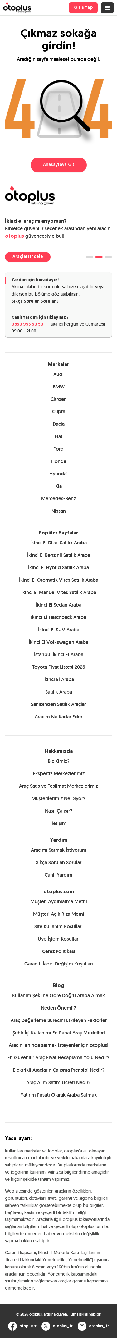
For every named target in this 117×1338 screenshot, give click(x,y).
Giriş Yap (83, 7)
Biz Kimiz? (59, 761)
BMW (59, 386)
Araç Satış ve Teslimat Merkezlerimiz (58, 786)
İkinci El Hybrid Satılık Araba (58, 567)
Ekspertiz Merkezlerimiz (59, 773)
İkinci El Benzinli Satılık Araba (58, 555)
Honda (58, 461)
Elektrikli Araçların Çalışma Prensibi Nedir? (59, 1070)
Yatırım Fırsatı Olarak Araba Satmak (59, 1095)
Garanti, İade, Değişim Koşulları (58, 963)
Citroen (59, 399)
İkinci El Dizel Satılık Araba (58, 542)
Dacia (59, 424)
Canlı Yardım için (39, 317)
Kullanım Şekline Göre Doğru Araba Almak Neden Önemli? (58, 1001)
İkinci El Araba (58, 679)
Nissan (58, 511)
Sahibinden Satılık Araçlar (58, 704)
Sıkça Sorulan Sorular (34, 301)
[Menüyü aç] (107, 7)
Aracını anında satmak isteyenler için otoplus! (58, 1045)
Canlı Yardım (58, 875)
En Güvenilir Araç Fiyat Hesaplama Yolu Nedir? (58, 1057)
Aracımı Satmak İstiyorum (58, 850)
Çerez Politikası (58, 951)
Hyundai (58, 473)
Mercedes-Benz (58, 498)
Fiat (58, 436)
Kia (58, 486)
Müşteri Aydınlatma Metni (58, 901)
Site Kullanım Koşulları (58, 926)
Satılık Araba (58, 692)
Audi (58, 374)
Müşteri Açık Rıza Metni (58, 914)
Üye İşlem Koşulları (59, 939)
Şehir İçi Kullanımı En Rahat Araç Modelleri (58, 1032)
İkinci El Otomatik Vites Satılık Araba (58, 580)
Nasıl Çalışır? (58, 811)
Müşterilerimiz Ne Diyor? (58, 798)
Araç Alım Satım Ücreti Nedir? (58, 1082)
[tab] (89, 257)
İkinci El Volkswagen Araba (58, 642)
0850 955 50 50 (27, 324)
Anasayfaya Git (58, 165)
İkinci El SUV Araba (58, 629)
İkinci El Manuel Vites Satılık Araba (58, 592)
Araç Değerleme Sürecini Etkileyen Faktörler (59, 1020)
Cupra (58, 411)
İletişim (58, 823)
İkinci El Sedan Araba (58, 605)
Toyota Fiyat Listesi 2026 (58, 667)
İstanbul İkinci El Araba (58, 654)
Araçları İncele (27, 256)
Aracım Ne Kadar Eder (58, 716)
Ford (58, 449)
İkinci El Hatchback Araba (58, 617)
